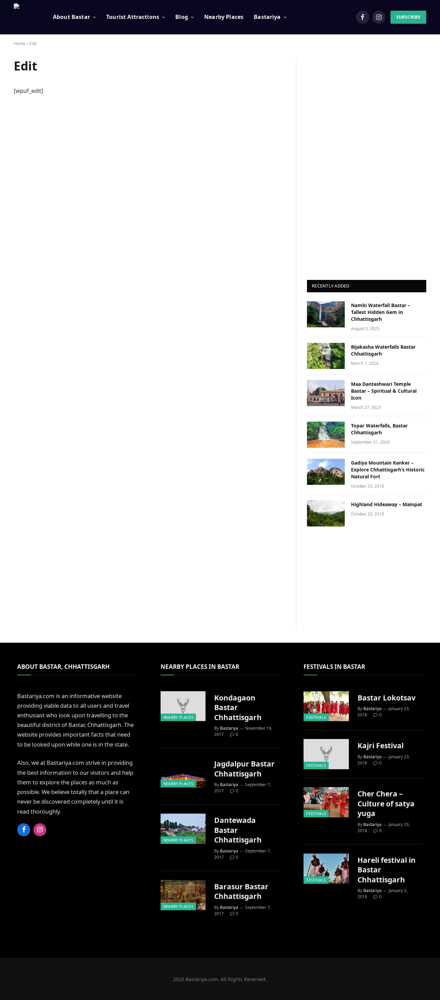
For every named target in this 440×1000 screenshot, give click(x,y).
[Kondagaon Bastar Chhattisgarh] (183, 706)
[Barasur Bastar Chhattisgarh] (183, 895)
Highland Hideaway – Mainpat (386, 504)
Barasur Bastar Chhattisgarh (241, 891)
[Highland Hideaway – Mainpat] (326, 513)
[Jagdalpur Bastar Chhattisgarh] (183, 772)
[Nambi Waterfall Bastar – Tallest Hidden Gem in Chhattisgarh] (326, 314)
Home (19, 43)
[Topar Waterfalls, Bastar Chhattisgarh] (326, 435)
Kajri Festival (381, 745)
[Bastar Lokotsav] (326, 706)
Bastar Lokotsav (387, 698)
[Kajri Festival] (326, 754)
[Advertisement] (366, 161)
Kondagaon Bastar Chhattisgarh (238, 707)
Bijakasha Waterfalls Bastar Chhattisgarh (383, 350)
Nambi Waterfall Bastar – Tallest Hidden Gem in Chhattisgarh (380, 312)
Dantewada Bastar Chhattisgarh (238, 830)
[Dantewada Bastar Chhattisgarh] (183, 829)
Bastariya (229, 728)
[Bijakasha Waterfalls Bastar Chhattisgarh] (326, 356)
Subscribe (408, 17)
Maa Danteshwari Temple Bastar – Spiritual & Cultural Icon (384, 391)
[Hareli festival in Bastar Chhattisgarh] (326, 869)
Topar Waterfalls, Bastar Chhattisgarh (379, 429)
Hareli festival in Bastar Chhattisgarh (387, 869)
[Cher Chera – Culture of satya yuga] (326, 802)
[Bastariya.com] (25, 17)
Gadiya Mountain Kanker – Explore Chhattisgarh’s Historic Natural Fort (388, 469)
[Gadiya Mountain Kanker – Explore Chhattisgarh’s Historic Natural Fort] (326, 472)
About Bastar (71, 17)
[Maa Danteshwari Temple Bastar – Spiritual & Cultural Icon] (326, 393)
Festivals (316, 717)
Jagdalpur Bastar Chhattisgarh (244, 769)
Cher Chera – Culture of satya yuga (386, 803)
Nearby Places (223, 17)
